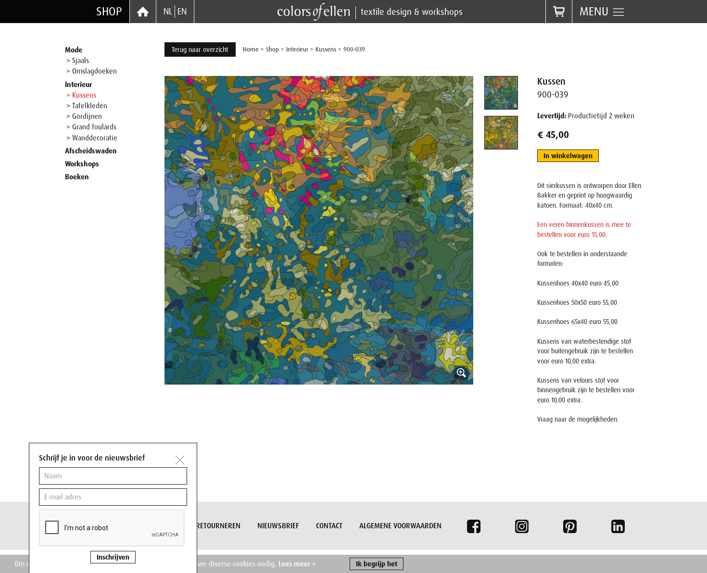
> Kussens (81, 95)
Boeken (77, 177)
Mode (73, 50)
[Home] (143, 11)
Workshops (82, 164)
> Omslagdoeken (91, 71)
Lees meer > (297, 564)
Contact (329, 526)
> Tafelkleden (86, 106)
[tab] (501, 93)
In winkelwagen (568, 155)
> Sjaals (77, 60)
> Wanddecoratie (91, 138)
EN (182, 11)
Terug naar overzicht (200, 49)
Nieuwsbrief (278, 526)
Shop (109, 11)
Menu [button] (596, 11)
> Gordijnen (84, 116)
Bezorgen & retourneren (197, 526)
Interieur (78, 84)
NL (168, 11)
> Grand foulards (91, 127)
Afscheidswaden (91, 151)
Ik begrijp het (376, 564)
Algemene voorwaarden (400, 526)
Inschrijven (113, 557)
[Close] (180, 460)
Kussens (326, 49)
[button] (318, 230)
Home (251, 49)
